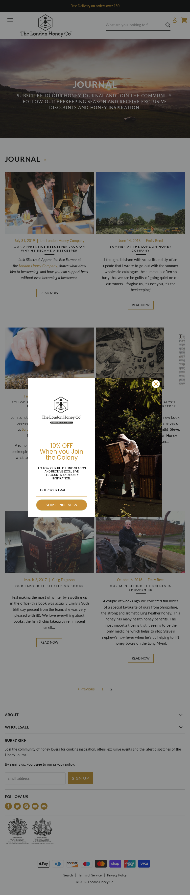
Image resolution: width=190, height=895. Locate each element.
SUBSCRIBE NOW (61, 505)
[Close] (156, 384)
